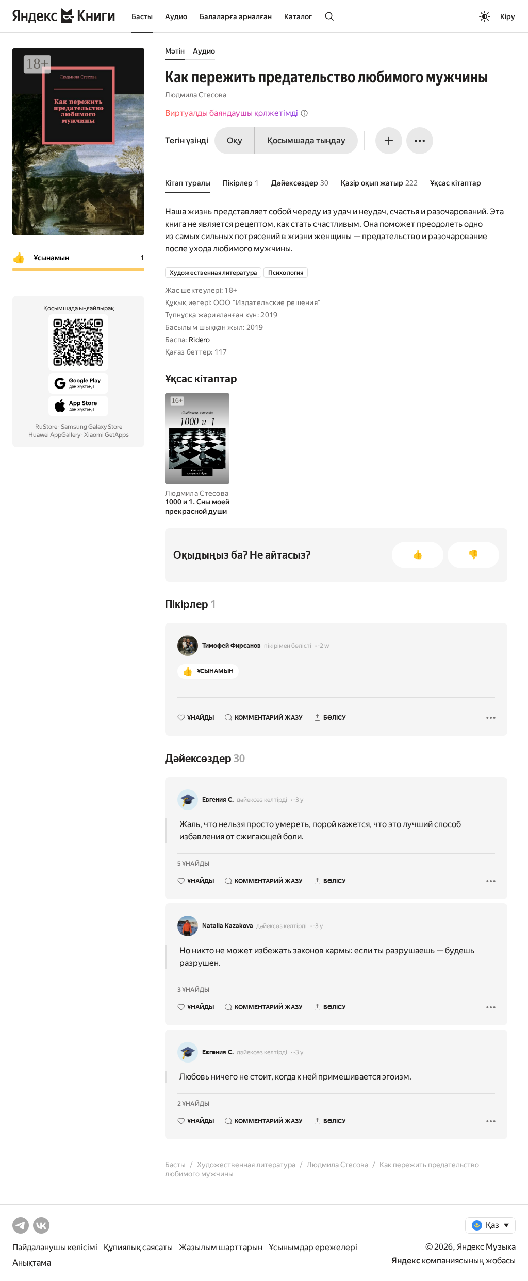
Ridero (199, 339)
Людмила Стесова (195, 95)
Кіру (507, 16)
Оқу (234, 140)
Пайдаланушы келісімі (54, 1247)
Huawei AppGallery (54, 435)
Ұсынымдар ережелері (313, 1247)
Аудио (176, 16)
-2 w (323, 645)
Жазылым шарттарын (220, 1247)
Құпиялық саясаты (138, 1247)
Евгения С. (218, 799)
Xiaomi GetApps (106, 435)
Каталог (298, 16)
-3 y (298, 799)
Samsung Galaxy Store (91, 426)
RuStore (46, 426)
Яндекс (405, 1261)
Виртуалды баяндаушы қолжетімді (231, 113)
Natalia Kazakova (227, 926)
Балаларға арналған (236, 16)
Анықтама (31, 1263)
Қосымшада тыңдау (306, 140)
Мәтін (175, 51)
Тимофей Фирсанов (231, 645)
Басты (142, 16)
